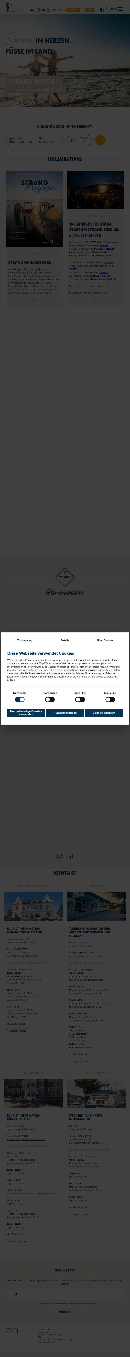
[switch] (50, 699)
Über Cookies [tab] (105, 640)
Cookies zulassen (104, 712)
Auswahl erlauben (65, 712)
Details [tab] (65, 640)
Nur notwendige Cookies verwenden (26, 713)
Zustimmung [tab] (24, 640)
